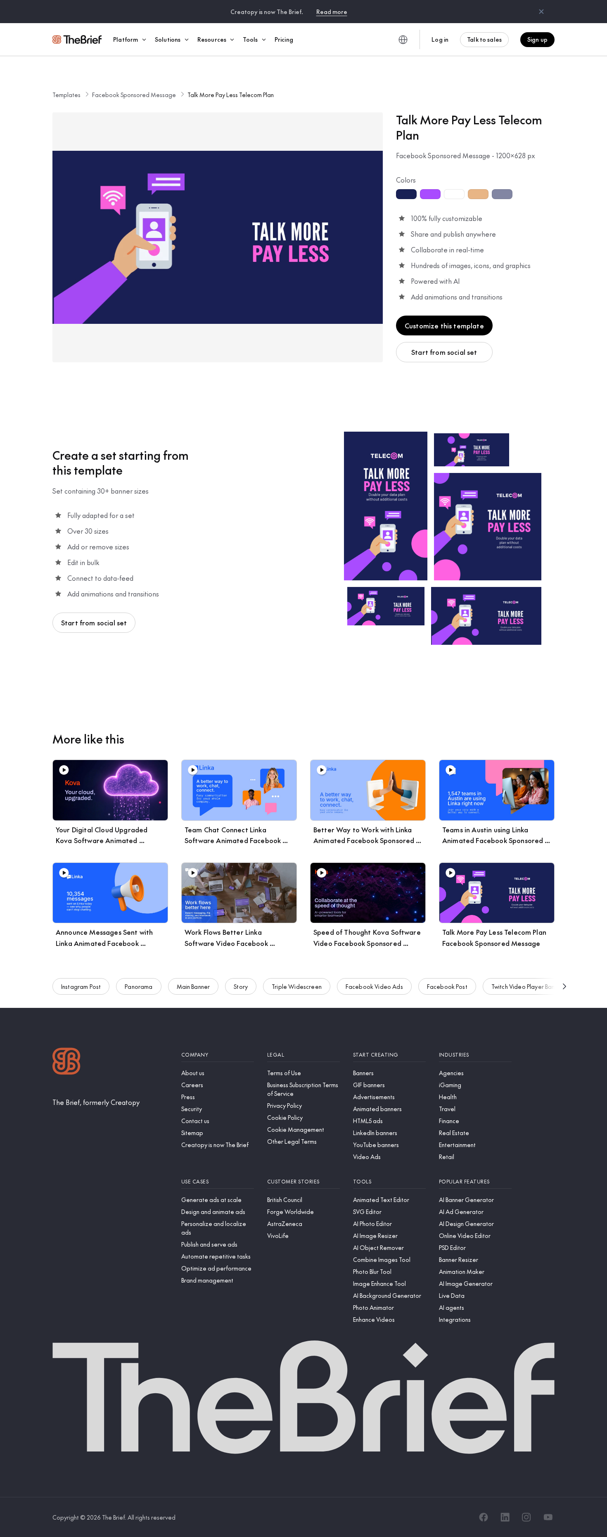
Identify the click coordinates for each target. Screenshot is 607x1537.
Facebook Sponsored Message (134, 94)
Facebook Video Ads (374, 986)
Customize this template (444, 325)
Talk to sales (484, 39)
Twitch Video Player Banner (527, 986)
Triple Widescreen (297, 986)
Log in (440, 39)
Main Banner (193, 986)
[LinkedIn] (505, 1517)
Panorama (138, 986)
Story (241, 986)
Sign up (537, 39)
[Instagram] (526, 1517)
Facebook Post (447, 986)
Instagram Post (81, 986)
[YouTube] (548, 1517)
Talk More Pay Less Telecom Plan (230, 94)
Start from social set (444, 351)
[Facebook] (483, 1517)
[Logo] (66, 1062)
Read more (331, 11)
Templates (66, 94)
